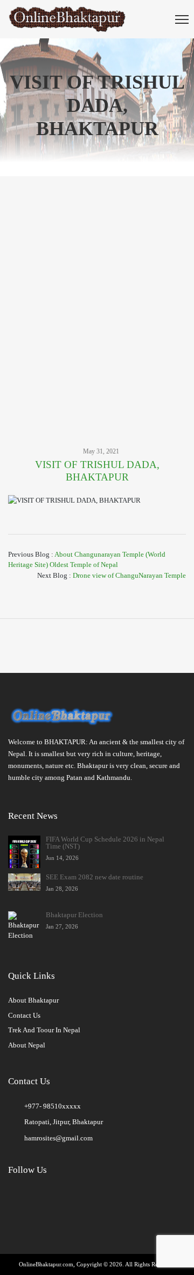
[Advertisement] (97, 295)
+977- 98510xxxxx (52, 1106)
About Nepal (26, 1045)
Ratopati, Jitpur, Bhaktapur (63, 1122)
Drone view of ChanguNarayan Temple (129, 575)
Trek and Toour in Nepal (44, 1030)
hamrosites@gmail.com (58, 1138)
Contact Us (24, 1015)
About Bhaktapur (33, 1000)
